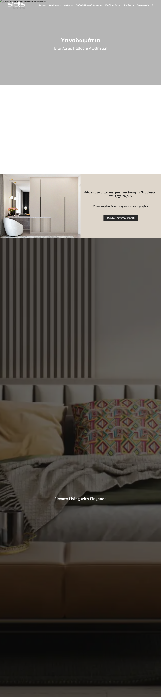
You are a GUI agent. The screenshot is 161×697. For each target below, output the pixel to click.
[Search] (152, 5)
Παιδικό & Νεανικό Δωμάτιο (101, 121)
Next (159, 42)
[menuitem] (42, 5)
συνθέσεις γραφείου (114, 113)
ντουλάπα (21, 147)
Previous (2, 42)
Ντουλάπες (149, 192)
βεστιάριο (123, 132)
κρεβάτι (9, 151)
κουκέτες (136, 124)
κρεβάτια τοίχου (95, 113)
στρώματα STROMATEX (108, 135)
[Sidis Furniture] (16, 5)
